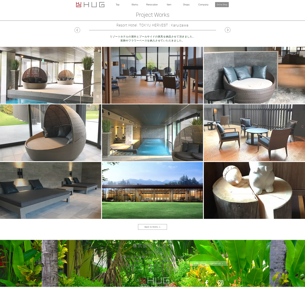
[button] (50, 75)
